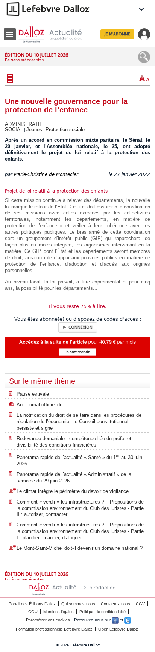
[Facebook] (115, 620)
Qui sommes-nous (78, 603)
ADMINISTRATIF (24, 124)
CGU (33, 611)
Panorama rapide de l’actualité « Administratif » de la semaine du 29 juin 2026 (74, 477)
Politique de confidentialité (102, 611)
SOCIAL (14, 129)
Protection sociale (65, 129)
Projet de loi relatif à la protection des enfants (56, 191)
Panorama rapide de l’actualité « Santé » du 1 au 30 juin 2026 (79, 460)
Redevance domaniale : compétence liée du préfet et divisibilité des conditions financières (74, 442)
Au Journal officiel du (39, 404)
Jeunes (34, 129)
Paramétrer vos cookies (48, 620)
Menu (10, 34)
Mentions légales (58, 611)
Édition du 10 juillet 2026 (36, 55)
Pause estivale (33, 394)
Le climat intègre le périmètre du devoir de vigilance (73, 491)
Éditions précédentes (24, 60)
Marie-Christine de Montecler (46, 174)
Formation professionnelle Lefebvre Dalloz (54, 629)
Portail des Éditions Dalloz (32, 603)
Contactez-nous (115, 603)
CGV (140, 603)
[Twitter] (127, 620)
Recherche (144, 57)
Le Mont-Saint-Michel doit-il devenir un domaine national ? (80, 548)
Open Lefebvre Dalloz (118, 629)
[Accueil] (56, 34)
